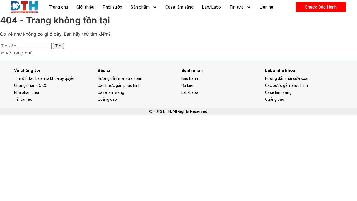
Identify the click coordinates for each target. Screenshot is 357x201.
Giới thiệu (85, 7)
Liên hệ (266, 7)
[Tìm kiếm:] (26, 45)
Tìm (58, 46)
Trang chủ (58, 7)
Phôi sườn (112, 7)
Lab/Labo (211, 7)
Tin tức (236, 7)
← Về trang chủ (16, 53)
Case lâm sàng (179, 7)
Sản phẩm (140, 7)
